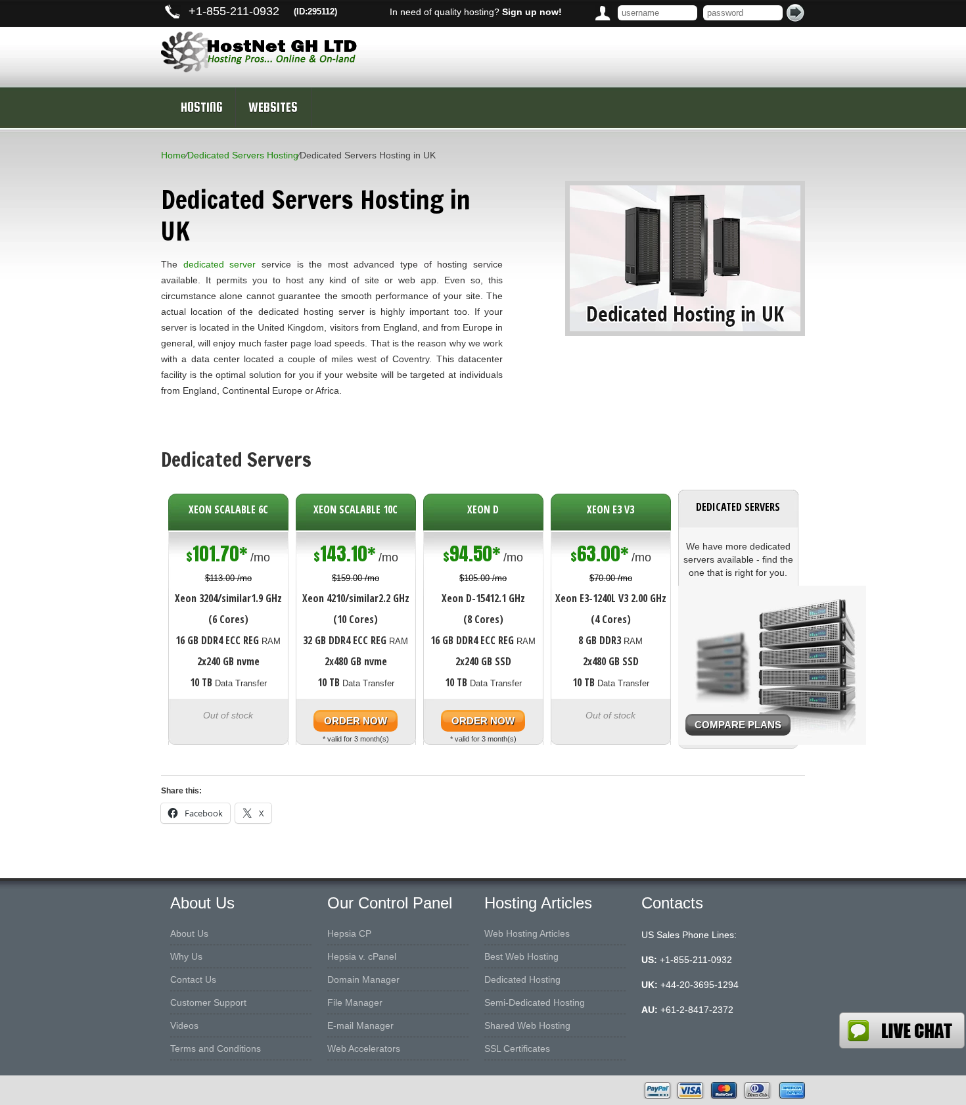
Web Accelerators (363, 1048)
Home (173, 155)
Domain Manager (363, 979)
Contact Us (193, 979)
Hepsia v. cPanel (361, 956)
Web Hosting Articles (527, 933)
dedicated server (219, 264)
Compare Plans (738, 724)
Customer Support (208, 1002)
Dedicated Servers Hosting (242, 155)
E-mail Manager (360, 1025)
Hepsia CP (349, 933)
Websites (273, 107)
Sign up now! (532, 12)
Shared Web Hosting (527, 1025)
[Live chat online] (902, 1030)
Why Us (186, 956)
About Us (189, 933)
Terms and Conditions (215, 1048)
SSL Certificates (517, 1048)
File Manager (354, 1002)
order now (355, 720)
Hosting (201, 107)
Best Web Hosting (521, 956)
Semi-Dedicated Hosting (534, 1002)
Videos (184, 1025)
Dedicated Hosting (522, 979)
